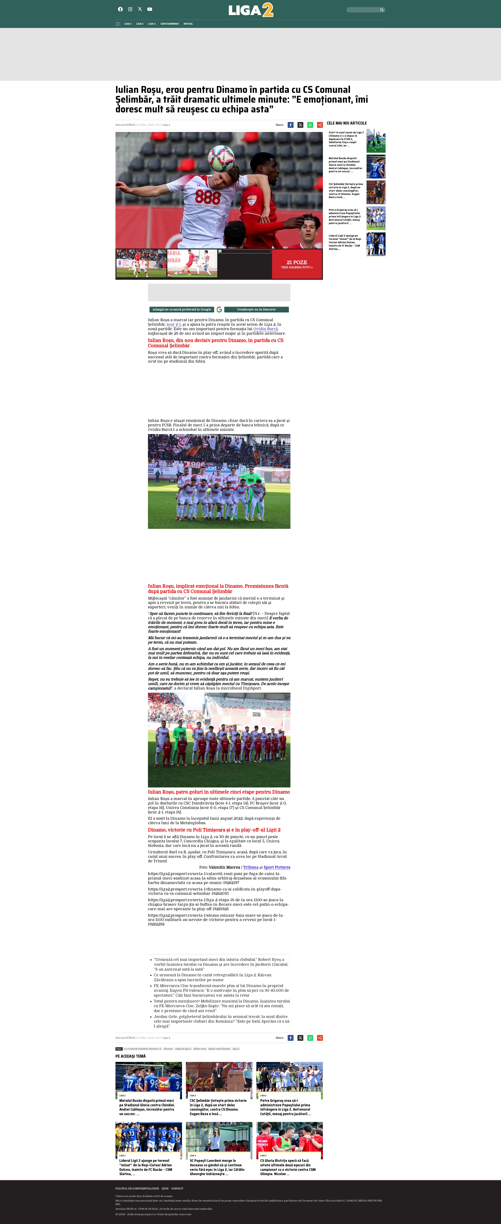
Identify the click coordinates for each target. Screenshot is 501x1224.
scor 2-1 (174, 324)
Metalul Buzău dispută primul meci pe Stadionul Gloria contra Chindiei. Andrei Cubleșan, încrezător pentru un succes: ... (147, 1107)
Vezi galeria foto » (297, 264)
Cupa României (169, 24)
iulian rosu (200, 1048)
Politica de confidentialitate (137, 1188)
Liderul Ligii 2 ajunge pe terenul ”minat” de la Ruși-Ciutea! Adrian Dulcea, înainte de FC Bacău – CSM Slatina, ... (145, 1167)
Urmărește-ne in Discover (256, 309)
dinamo (168, 1048)
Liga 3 (139, 24)
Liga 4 (152, 24)
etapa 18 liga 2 (183, 1048)
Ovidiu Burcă (265, 329)
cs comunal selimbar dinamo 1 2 (142, 1048)
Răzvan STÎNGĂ (125, 124)
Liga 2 (128, 24)
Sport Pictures (277, 867)
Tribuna (251, 867)
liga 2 (236, 1048)
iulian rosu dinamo (219, 1048)
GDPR (165, 1188)
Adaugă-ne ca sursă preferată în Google (182, 309)
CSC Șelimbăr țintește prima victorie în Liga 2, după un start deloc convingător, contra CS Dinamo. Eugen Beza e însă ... (218, 1107)
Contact (177, 1188)
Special (188, 24)
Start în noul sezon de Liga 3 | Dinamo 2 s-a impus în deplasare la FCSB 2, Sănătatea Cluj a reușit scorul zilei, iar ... (346, 139)
